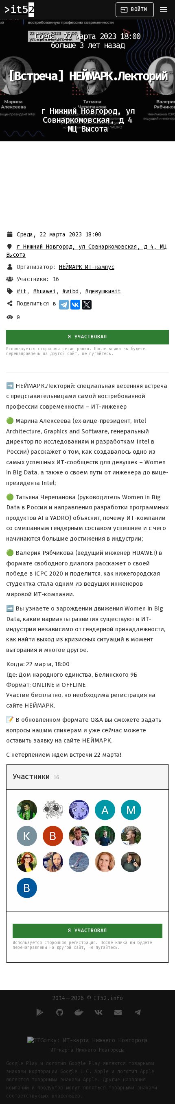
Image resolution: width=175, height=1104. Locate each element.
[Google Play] (38, 1012)
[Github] (58, 1012)
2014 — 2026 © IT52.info (87, 998)
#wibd (70, 291)
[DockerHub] (78, 1012)
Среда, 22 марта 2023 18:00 (59, 234)
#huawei (44, 291)
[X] (87, 305)
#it (21, 291)
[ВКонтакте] (75, 305)
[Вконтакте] (97, 1012)
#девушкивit (103, 291)
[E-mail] (117, 1012)
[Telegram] (64, 305)
